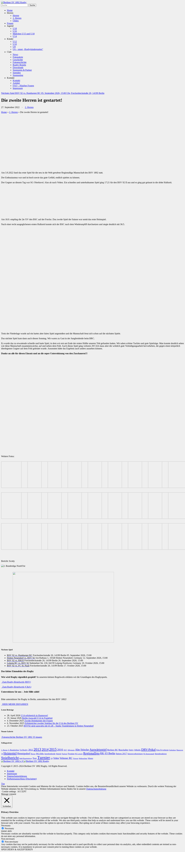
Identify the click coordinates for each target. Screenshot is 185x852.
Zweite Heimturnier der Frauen (38, 720)
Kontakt (16, 80)
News (15, 54)
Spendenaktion (161, 754)
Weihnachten (83, 758)
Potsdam (71, 754)
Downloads (18, 67)
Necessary (9, 828)
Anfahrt (16, 83)
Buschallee (123, 750)
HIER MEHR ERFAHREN (14, 704)
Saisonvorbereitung (135, 754)
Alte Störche (82, 749)
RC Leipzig (79, 754)
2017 (65, 750)
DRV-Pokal (148, 749)
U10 (15, 44)
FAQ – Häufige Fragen (23, 85)
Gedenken (172, 750)
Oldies (16, 20)
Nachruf (64, 754)
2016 (60, 749)
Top (3, 783)
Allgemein (71, 750)
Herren (16, 15)
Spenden (17, 72)
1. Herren (4, 750)
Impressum (18, 88)
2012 (30, 750)
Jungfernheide (50, 754)
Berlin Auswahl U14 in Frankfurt (37, 718)
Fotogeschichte (19, 62)
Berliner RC (112, 750)
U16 (15, 31)
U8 (14, 46)
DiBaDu (137, 750)
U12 (15, 41)
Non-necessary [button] (8, 839)
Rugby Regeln (19, 65)
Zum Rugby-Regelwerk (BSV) (16, 682)
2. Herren (17, 18)
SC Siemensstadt (148, 754)
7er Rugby (24, 750)
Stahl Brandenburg (25, 758)
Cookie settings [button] (9, 791)
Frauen (10, 23)
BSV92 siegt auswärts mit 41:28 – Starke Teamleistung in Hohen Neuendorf (59, 726)
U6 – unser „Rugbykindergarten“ (28, 49)
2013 (37, 749)
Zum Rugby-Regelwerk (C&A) (16, 687)
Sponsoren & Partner (22, 70)
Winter (90, 758)
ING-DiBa (40, 754)
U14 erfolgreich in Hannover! (34, 715)
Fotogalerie (18, 57)
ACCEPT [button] (21, 791)
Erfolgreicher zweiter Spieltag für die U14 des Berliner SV (51, 723)
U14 (15, 36)
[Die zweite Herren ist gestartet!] (51, 168)
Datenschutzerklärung (17, 776)
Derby (131, 750)
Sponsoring (18, 75)
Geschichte (18, 59)
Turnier (43, 757)
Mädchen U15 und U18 (24, 33)
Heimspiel (10, 753)
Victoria (75, 758)
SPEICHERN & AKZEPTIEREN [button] (17, 849)
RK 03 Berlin (107, 753)
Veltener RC (66, 758)
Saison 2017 (121, 753)
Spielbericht (10, 758)
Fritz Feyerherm (162, 750)
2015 (53, 749)
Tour (35, 758)
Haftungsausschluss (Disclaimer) (22, 779)
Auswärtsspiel (98, 749)
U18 (15, 28)
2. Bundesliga (13, 750)
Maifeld (58, 754)
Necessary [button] (6, 825)
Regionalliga (91, 753)
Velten (56, 758)
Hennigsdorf (23, 753)
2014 (45, 749)
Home (10, 10)
